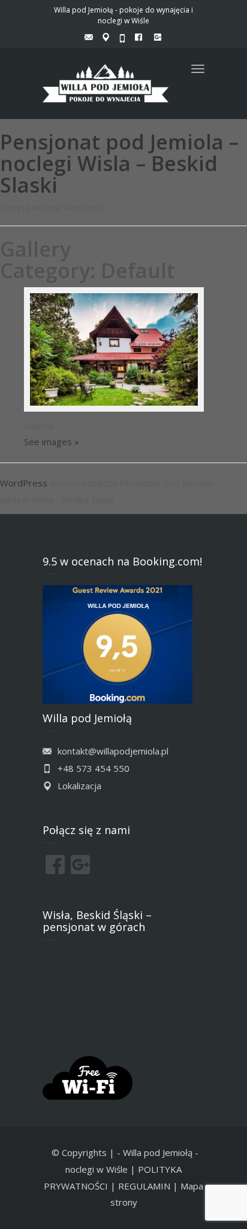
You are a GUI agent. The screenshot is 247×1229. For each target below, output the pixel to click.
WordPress (23, 483)
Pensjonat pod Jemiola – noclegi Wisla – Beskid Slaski (119, 163)
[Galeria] (135, 352)
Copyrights (84, 1152)
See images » (51, 442)
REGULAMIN (144, 1186)
